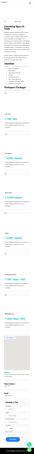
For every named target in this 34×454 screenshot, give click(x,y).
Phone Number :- (10, 384)
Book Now (12, 439)
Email (7, 412)
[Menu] (30, 3)
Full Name (8, 406)
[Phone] (29, 444)
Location (8, 425)
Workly (13, 451)
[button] (6, 21)
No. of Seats (9, 432)
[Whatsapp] (29, 449)
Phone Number (10, 419)
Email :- (6, 393)
